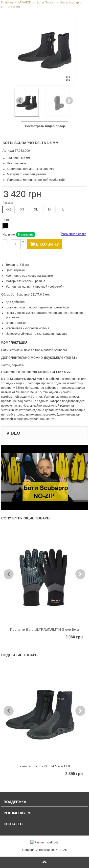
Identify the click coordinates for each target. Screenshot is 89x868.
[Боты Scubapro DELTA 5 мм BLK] (44, 714)
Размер (8, 203)
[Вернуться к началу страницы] (44, 862)
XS (22, 209)
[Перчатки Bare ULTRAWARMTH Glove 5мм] (44, 577)
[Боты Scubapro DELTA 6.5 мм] (44, 50)
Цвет (6, 220)
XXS (9, 209)
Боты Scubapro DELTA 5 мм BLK (44, 766)
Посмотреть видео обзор (44, 126)
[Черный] (5, 225)
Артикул (8, 150)
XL (36, 209)
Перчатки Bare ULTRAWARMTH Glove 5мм (44, 629)
